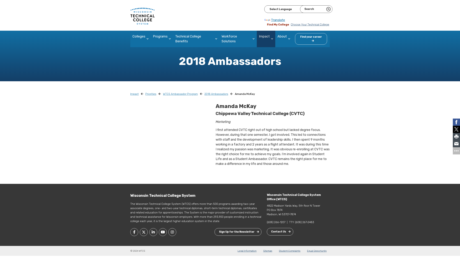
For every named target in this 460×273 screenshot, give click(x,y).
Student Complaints (289, 251)
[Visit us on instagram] (172, 232)
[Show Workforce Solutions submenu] (254, 39)
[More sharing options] (456, 150)
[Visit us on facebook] (134, 232)
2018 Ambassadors (216, 94)
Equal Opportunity (317, 251)
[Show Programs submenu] (170, 39)
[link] (456, 122)
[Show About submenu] (290, 39)
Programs (160, 36)
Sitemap (267, 251)
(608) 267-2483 (304, 222)
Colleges (138, 36)
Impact (264, 36)
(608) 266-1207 (276, 222)
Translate (278, 20)
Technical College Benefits (188, 38)
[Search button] (328, 9)
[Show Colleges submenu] (148, 39)
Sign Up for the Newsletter (237, 231)
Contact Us (279, 231)
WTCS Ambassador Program (180, 94)
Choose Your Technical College (310, 24)
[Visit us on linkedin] (153, 232)
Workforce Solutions (229, 38)
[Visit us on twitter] (144, 232)
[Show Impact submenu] (272, 39)
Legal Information (247, 251)
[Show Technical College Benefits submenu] (217, 39)
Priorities (150, 94)
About (282, 36)
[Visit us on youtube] (163, 232)
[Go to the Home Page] (142, 16)
